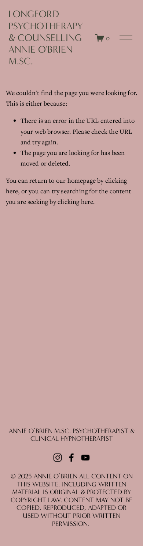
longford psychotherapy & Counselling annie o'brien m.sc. (45, 37)
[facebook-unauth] (71, 457)
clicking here (75, 201)
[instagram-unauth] (57, 457)
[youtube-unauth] (85, 457)
